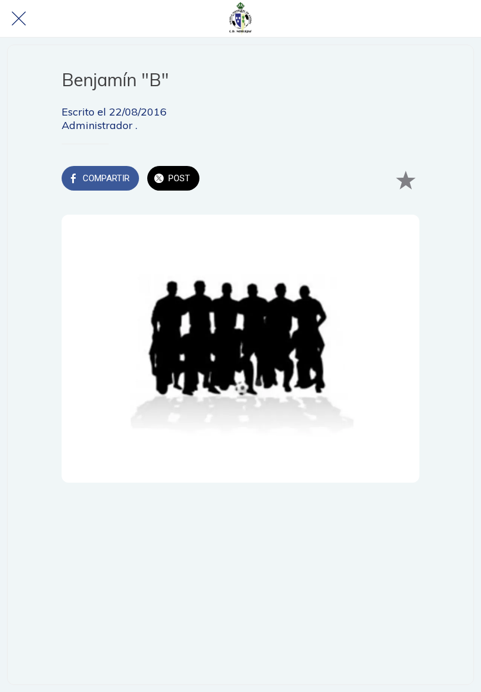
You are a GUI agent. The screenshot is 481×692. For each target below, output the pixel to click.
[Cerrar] (19, 19)
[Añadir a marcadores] (405, 179)
